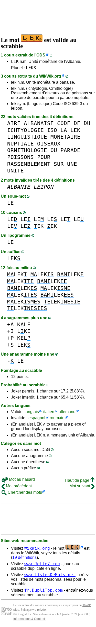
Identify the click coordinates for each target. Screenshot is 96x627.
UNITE (15, 170)
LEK (15, 61)
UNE (72, 164)
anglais (32, 412)
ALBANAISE (39, 123)
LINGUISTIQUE (27, 137)
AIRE (13, 123)
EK (39, 226)
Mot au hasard (21, 479)
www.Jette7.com (42, 563)
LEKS (31, 67)
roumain (57, 418)
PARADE (70, 150)
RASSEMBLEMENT (28, 164)
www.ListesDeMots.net (50, 574)
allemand (67, 412)
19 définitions (24, 557)
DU (87, 123)
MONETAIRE (65, 137)
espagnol (36, 418)
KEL (23, 338)
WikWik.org (50, 76)
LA (63, 130)
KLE (23, 324)
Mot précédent (18, 486)
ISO (52, 130)
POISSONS (20, 157)
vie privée (39, 609)
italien (48, 412)
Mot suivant (80, 486)
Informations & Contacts (29, 619)
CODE (63, 123)
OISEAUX (48, 143)
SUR (59, 164)
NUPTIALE (20, 143)
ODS (40, 55)
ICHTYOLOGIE (25, 130)
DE (77, 123)
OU (53, 150)
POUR (43, 157)
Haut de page (77, 480)
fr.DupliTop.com (43, 590)
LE (10, 203)
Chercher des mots (24, 492)
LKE (23, 331)
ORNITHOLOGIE (27, 150)
